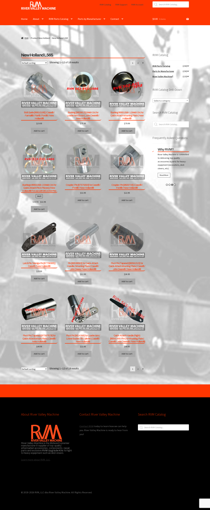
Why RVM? (162, 149)
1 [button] (167, 185)
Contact (115, 18)
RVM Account (137, 4)
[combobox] (171, 100)
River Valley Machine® (163, 76)
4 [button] (175, 185)
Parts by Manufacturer (89, 18)
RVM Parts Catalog (58, 18)
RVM (26, 38)
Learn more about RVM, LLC (35, 459)
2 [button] (169, 185)
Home (24, 18)
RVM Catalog (105, 4)
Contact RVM (86, 426)
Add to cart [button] (39, 130)
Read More (161, 175)
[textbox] (171, 101)
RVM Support (121, 4)
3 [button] (172, 185)
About (36, 18)
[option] (171, 163)
